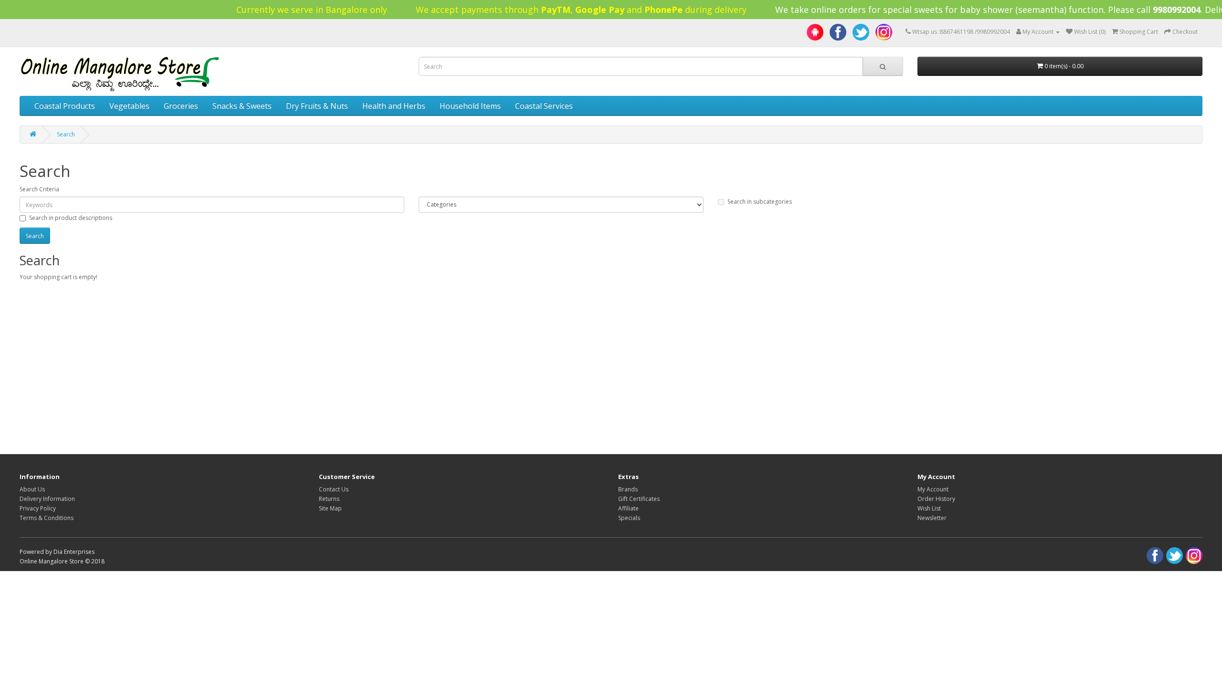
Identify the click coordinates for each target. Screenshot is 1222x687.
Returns (329, 499)
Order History (936, 499)
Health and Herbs (393, 106)
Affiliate (628, 508)
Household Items (470, 106)
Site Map (330, 508)
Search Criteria (39, 189)
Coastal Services (544, 106)
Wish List (929, 508)
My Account (932, 489)
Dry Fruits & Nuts (317, 106)
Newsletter (932, 518)
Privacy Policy (38, 508)
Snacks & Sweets (242, 106)
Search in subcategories (759, 202)
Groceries (181, 106)
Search (66, 134)
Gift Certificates (639, 499)
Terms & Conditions (47, 518)
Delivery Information (47, 499)
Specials (629, 518)
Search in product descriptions (70, 218)
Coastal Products (64, 106)
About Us (32, 489)
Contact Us (333, 489)
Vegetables (129, 106)
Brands (628, 489)
